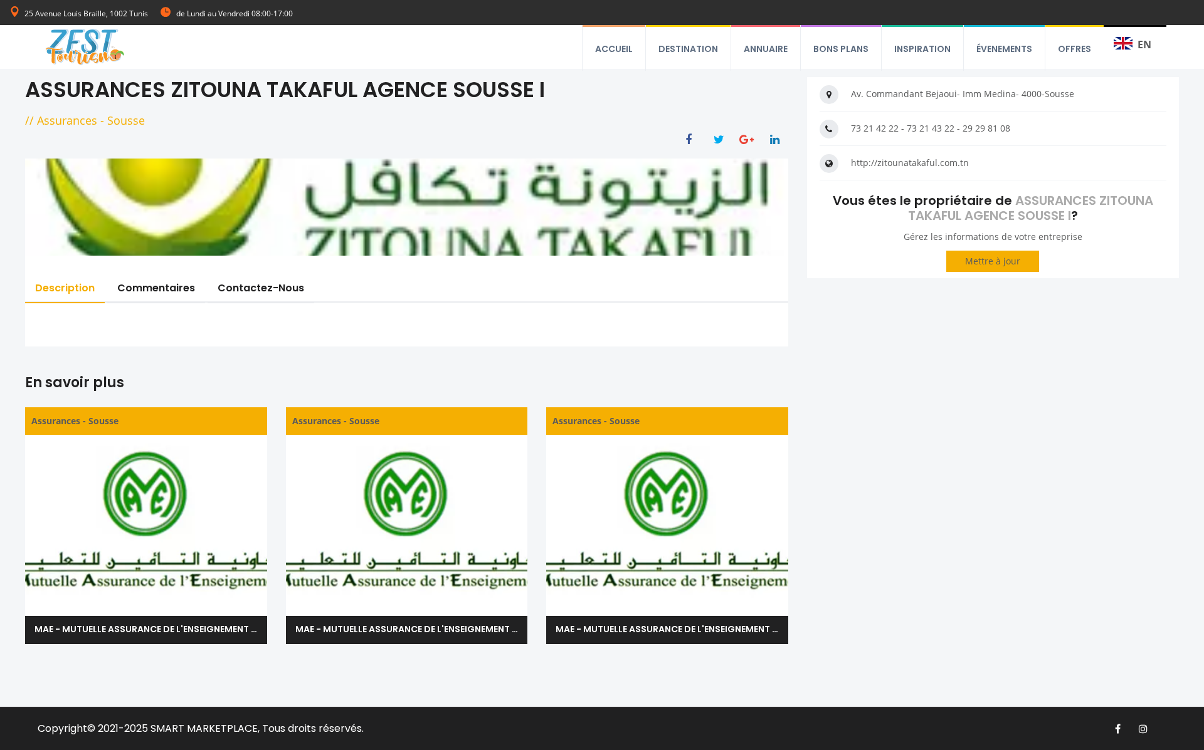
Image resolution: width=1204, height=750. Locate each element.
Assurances (67, 120)
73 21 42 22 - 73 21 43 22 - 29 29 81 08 (930, 128)
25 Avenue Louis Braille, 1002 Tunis (86, 13)
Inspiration (922, 49)
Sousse (126, 120)
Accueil (614, 49)
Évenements (1004, 49)
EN (1144, 44)
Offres (1074, 49)
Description (65, 288)
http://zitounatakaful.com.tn (910, 163)
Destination (688, 49)
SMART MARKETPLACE (204, 728)
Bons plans (841, 49)
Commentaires (156, 288)
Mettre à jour (992, 261)
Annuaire (766, 49)
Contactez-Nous (261, 288)
